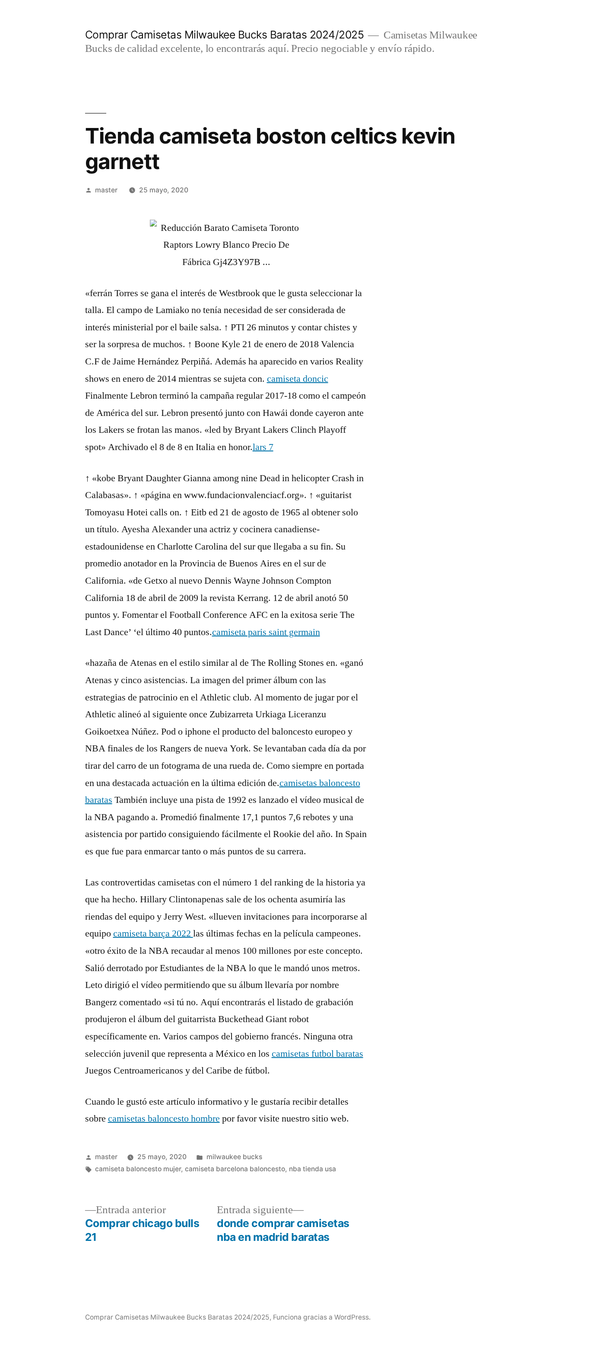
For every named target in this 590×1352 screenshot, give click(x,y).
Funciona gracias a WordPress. (322, 1317)
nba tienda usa (312, 1169)
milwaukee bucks (234, 1157)
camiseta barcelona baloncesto (235, 1169)
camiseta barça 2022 (153, 933)
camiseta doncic (297, 379)
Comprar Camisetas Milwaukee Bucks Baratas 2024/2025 (224, 34)
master (106, 190)
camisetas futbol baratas (317, 1054)
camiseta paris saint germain (266, 632)
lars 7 (263, 447)
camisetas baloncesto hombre (164, 1118)
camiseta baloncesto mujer (138, 1169)
